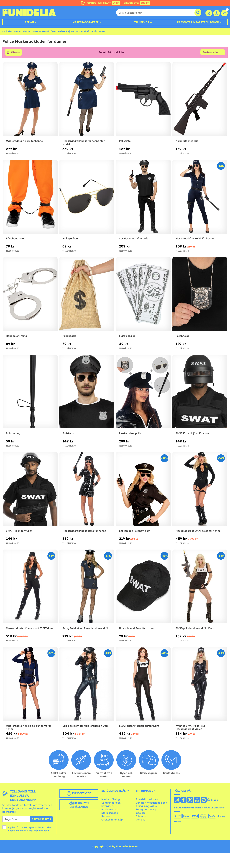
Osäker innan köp (112, 819)
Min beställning (110, 799)
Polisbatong (13, 433)
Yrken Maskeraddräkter (44, 31)
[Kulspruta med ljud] (199, 99)
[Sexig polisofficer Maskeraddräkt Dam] (86, 684)
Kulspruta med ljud (187, 140)
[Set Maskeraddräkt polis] (143, 197)
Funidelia (7, 31)
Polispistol (125, 140)
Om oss (140, 819)
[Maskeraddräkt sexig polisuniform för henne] (30, 684)
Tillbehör (141, 22)
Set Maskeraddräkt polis (133, 238)
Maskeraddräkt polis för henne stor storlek (83, 142)
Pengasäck (69, 335)
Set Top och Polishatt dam (134, 530)
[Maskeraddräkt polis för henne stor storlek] (86, 99)
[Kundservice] (216, 13)
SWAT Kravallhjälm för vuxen (193, 433)
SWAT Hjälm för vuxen (19, 530)
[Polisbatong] (30, 392)
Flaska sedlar (127, 335)
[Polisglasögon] (86, 197)
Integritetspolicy (146, 809)
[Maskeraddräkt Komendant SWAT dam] (30, 587)
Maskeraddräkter (22, 31)
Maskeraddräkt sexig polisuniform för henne (28, 727)
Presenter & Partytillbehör (198, 22)
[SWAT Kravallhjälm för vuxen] (199, 392)
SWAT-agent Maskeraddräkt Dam (139, 725)
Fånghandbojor (15, 238)
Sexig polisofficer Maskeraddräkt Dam (85, 725)
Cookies (141, 812)
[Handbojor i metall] (30, 294)
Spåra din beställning (79, 805)
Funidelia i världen (147, 799)
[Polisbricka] (199, 294)
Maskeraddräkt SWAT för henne (195, 238)
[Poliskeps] (86, 392)
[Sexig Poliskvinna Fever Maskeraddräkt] (86, 587)
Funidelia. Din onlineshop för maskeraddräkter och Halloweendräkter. (29, 12)
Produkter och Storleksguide (109, 811)
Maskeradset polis (130, 433)
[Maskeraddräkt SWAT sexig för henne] (199, 489)
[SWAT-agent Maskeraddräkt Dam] (143, 684)
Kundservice (81, 793)
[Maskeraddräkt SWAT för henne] (199, 197)
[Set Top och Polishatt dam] (143, 489)
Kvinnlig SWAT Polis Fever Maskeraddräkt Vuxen (191, 727)
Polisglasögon (70, 238)
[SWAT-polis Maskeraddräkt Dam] (199, 587)
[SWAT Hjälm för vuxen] (30, 489)
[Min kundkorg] (224, 13)
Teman (29, 22)
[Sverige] (177, 800)
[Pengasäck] (86, 294)
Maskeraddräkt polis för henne (24, 140)
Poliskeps (68, 433)
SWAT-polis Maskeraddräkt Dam (195, 628)
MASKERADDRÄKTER (85, 22)
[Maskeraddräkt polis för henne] (30, 99)
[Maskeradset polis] (143, 392)
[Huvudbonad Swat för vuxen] (143, 587)
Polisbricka (182, 335)
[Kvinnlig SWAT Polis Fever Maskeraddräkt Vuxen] (199, 684)
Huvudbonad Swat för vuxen (136, 628)
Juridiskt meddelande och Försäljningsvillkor (151, 804)
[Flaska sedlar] (143, 294)
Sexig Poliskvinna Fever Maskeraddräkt (86, 628)
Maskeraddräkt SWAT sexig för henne (198, 530)
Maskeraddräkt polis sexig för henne (84, 530)
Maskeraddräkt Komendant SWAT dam (29, 628)
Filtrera (15, 52)
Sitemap (141, 816)
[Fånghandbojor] (30, 197)
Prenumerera (41, 819)
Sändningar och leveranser (111, 804)
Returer (105, 816)
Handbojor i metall (17, 335)
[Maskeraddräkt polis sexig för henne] (86, 489)
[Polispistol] (143, 99)
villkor (30, 830)
